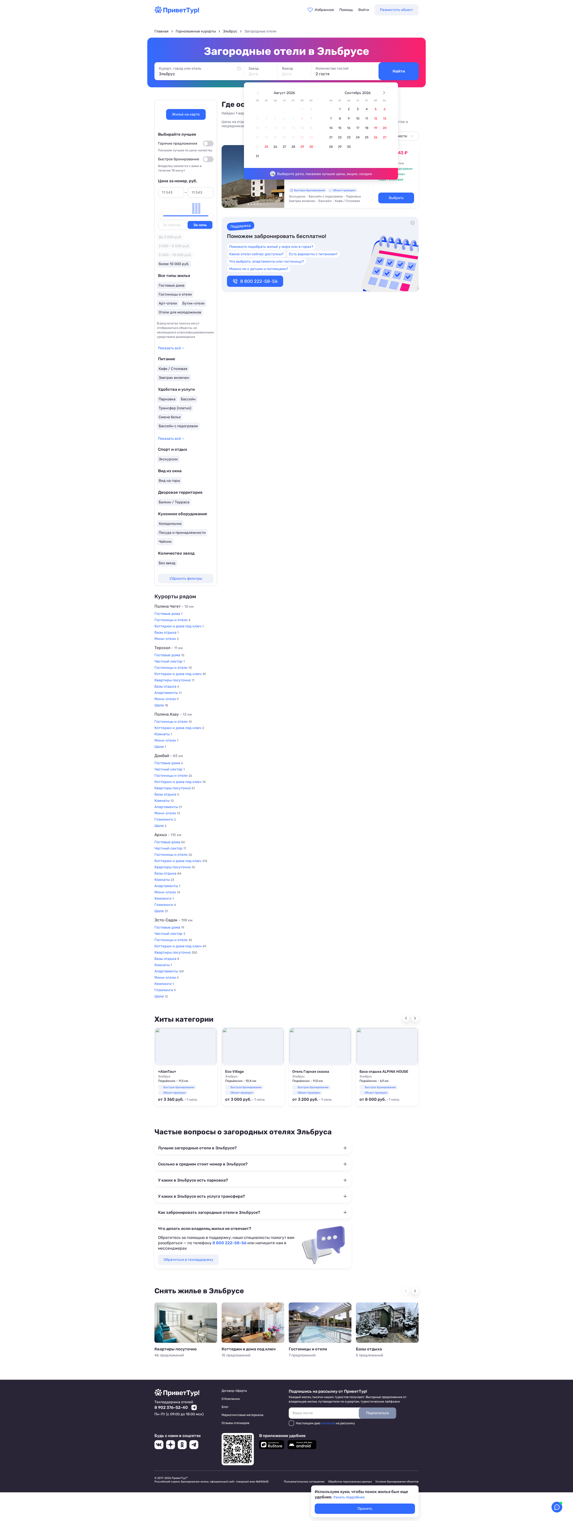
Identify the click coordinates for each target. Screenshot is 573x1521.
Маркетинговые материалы (242, 1415)
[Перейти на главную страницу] (176, 12)
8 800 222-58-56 (259, 281)
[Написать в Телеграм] (194, 1407)
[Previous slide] (406, 1018)
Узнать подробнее (349, 1497)
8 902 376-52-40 (171, 1407)
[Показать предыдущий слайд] (227, 176)
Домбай (168, 755)
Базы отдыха (369, 1349)
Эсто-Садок (173, 920)
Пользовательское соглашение (304, 1481)
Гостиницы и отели (308, 1349)
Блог (225, 1407)
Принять (364, 1508)
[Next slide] (415, 1018)
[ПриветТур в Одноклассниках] (182, 1444)
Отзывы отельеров (235, 1423)
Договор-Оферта (234, 1391)
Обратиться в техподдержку (188, 1259)
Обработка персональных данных (350, 1481)
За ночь (200, 225)
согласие (328, 1423)
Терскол (168, 647)
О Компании (231, 1399)
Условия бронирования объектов (397, 1481)
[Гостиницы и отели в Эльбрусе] (320, 1322)
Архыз (167, 834)
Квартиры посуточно (175, 1349)
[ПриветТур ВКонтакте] (158, 1444)
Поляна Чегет (174, 606)
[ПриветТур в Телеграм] (193, 1444)
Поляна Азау (173, 714)
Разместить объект (396, 10)
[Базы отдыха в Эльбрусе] (387, 1322)
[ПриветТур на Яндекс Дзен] (170, 1444)
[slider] (160, 216)
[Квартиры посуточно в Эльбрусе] (185, 1322)
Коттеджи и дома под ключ (249, 1349)
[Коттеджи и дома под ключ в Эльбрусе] (253, 1322)
